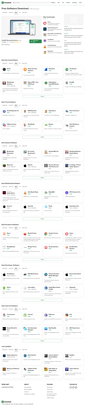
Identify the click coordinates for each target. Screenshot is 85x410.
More (80, 2)
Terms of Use (49, 389)
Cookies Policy (50, 391)
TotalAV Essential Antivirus (11, 40)
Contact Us (26, 391)
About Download (27, 387)
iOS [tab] (20, 12)
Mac (59, 2)
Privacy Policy (50, 387)
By (4, 42)
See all (42, 96)
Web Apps (74, 2)
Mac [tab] (16, 12)
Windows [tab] (4, 12)
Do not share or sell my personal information (52, 394)
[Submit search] (14, 3)
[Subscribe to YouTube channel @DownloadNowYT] (76, 387)
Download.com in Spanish (29, 394)
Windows (53, 2)
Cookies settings (50, 397)
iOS (63, 2)
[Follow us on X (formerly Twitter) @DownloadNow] (73, 387)
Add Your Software (28, 389)
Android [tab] (11, 12)
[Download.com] (6, 3)
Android (68, 2)
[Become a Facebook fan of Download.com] (71, 387)
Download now (35, 41)
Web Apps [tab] (24, 12)
